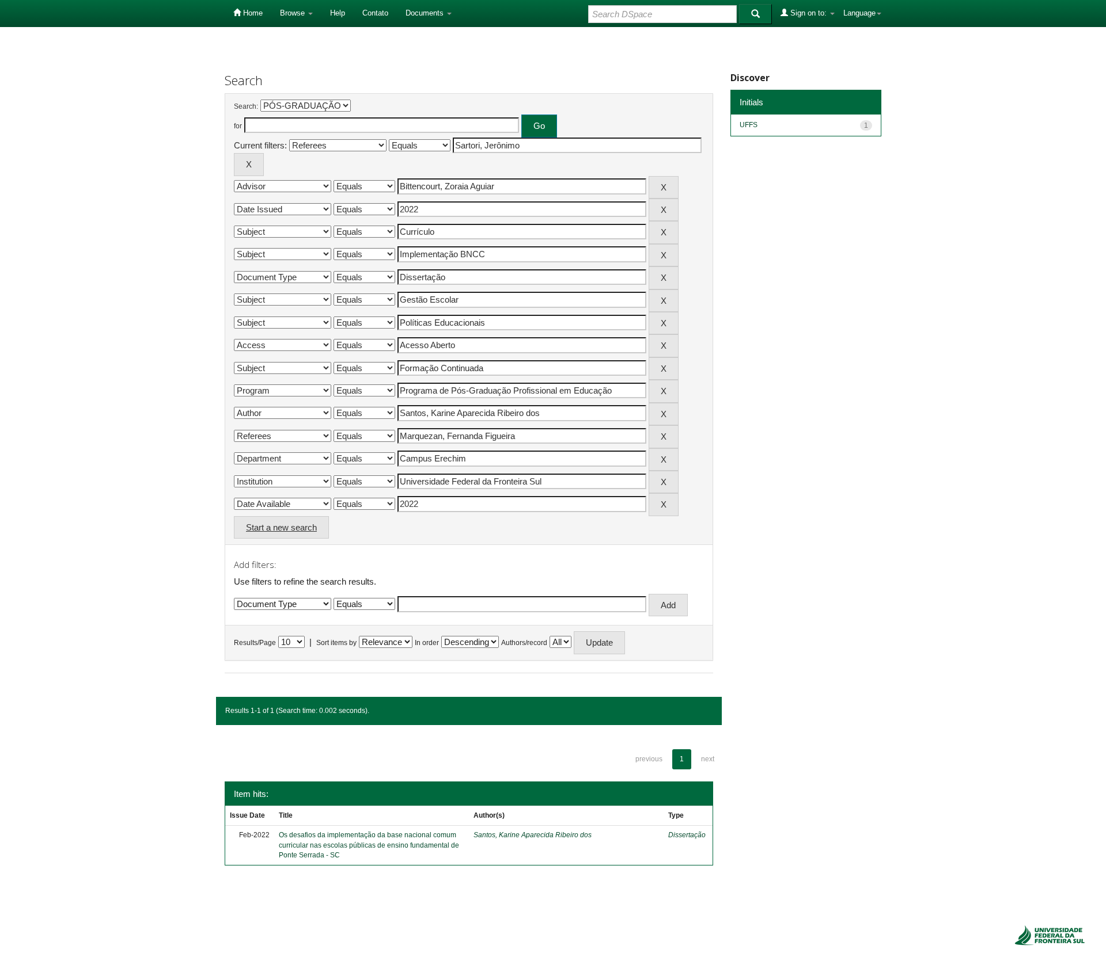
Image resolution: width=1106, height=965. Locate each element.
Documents (426, 13)
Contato (375, 13)
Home (252, 13)
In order (427, 643)
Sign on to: (808, 13)
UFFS (748, 125)
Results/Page (255, 643)
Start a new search (281, 527)
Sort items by (336, 643)
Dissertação (687, 835)
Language (859, 13)
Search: (246, 106)
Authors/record (524, 643)
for (238, 126)
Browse (293, 13)
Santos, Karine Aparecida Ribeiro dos (533, 835)
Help (337, 13)
